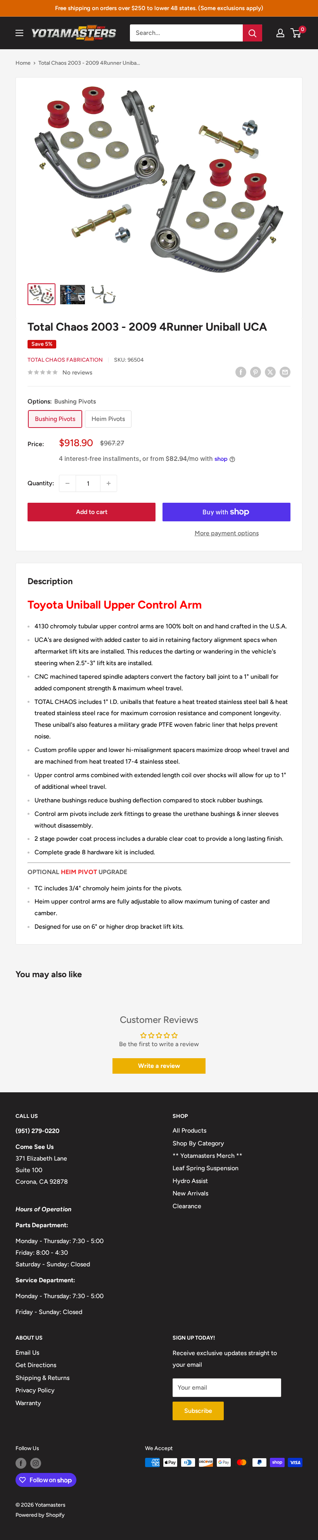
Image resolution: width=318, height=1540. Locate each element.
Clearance (187, 1206)
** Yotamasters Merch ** (207, 1155)
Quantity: (41, 483)
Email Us (27, 1352)
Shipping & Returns (42, 1377)
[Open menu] (19, 33)
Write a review (159, 1065)
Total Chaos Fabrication (65, 360)
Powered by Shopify (40, 1515)
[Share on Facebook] (240, 372)
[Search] (252, 32)
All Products (189, 1130)
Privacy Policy (35, 1390)
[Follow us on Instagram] (35, 1463)
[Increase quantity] (108, 483)
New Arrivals (190, 1193)
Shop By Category (198, 1143)
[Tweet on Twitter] (270, 372)
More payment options (227, 533)
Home (23, 63)
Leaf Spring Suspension (205, 1168)
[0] (296, 33)
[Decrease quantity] (67, 483)
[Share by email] (285, 372)
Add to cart (91, 512)
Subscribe (198, 1410)
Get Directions (36, 1365)
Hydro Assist (190, 1181)
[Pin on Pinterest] (255, 372)
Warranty (28, 1403)
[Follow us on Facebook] (21, 1463)
